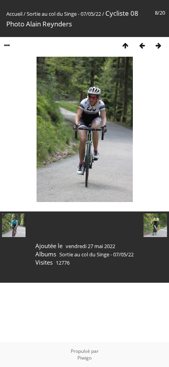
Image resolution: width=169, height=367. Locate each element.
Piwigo (84, 357)
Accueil (14, 13)
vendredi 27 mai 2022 (90, 246)
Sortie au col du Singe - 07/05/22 (64, 13)
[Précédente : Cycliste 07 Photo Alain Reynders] (142, 45)
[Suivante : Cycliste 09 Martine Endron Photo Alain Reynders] (158, 45)
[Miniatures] (125, 45)
